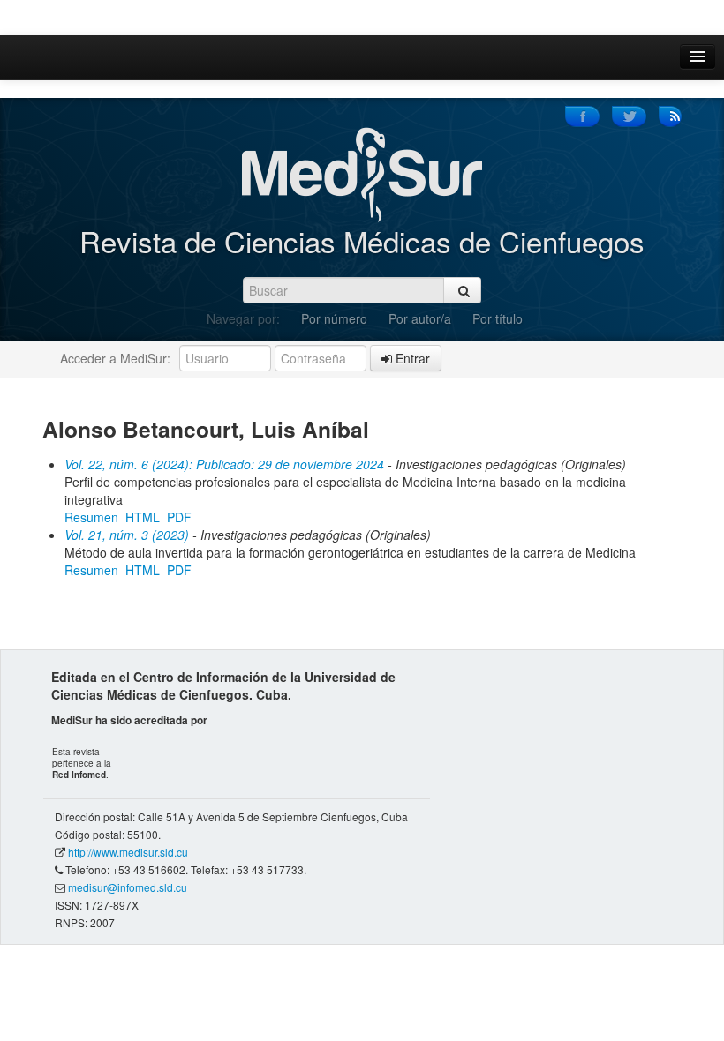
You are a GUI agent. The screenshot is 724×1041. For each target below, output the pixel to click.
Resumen (91, 517)
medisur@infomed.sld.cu (127, 887)
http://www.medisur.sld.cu (128, 851)
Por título (497, 318)
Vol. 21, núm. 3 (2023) (126, 534)
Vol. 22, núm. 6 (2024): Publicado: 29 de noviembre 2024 (224, 464)
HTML (142, 517)
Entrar (411, 358)
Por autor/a (419, 318)
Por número (334, 318)
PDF (179, 517)
